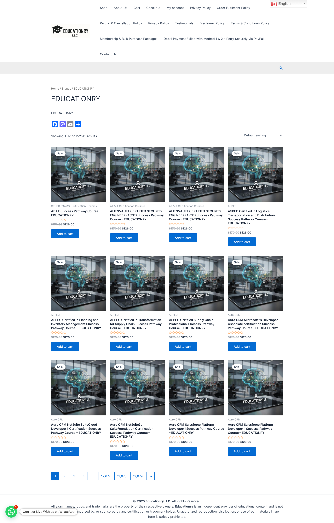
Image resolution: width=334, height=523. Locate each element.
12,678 (122, 476)
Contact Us (108, 54)
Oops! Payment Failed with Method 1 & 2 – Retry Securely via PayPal (214, 39)
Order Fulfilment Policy (233, 8)
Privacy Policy (200, 8)
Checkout (153, 8)
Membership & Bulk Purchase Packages (128, 39)
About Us (120, 8)
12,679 (138, 476)
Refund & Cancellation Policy (121, 23)
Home (55, 88)
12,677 (106, 476)
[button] (281, 68)
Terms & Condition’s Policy (250, 23)
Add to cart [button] (65, 234)
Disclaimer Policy (212, 23)
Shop (103, 8)
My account (175, 8)
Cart (137, 8)
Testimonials (184, 23)
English (284, 4)
